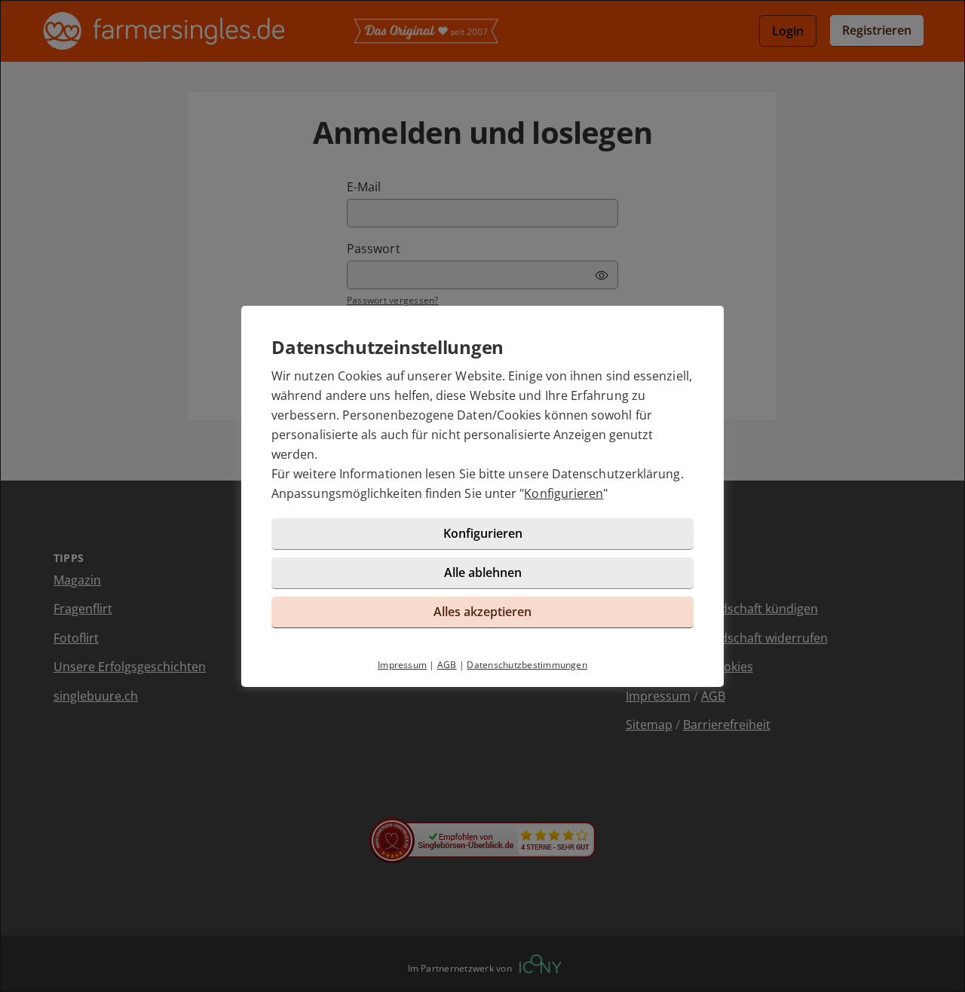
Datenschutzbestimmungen (527, 664)
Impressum (402, 664)
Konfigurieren (563, 493)
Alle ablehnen (483, 572)
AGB (447, 664)
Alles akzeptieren (482, 611)
